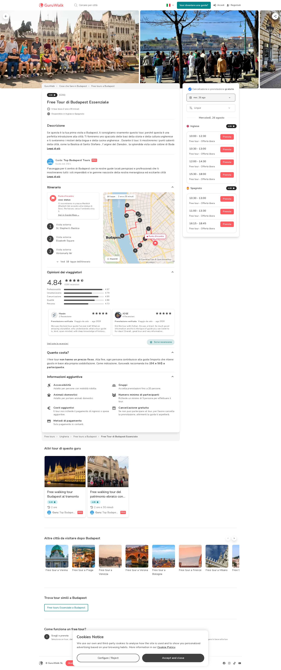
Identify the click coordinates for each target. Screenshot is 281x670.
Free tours (49, 436)
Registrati (236, 5)
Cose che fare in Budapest (73, 86)
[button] (155, 243)
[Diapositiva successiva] (273, 49)
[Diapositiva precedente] (7, 49)
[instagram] (229, 663)
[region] (138, 228)
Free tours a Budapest (102, 86)
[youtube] (239, 663)
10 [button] (126, 215)
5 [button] (122, 235)
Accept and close (173, 658)
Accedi (220, 5)
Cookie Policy (166, 647)
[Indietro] (6, 16)
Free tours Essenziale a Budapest (66, 607)
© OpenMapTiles (146, 259)
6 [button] (139, 220)
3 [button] (140, 245)
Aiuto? (71, 663)
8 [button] (138, 213)
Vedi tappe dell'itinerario (75, 261)
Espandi (114, 259)
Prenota (227, 136)
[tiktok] (234, 663)
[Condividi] (275, 16)
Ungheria (64, 436)
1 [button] (148, 228)
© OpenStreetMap (163, 259)
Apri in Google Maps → (68, 215)
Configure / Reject (108, 658)
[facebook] (224, 663)
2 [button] (145, 238)
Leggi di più (53, 148)
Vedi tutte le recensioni (57, 343)
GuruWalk (49, 86)
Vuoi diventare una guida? (194, 5)
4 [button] (135, 250)
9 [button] (127, 205)
